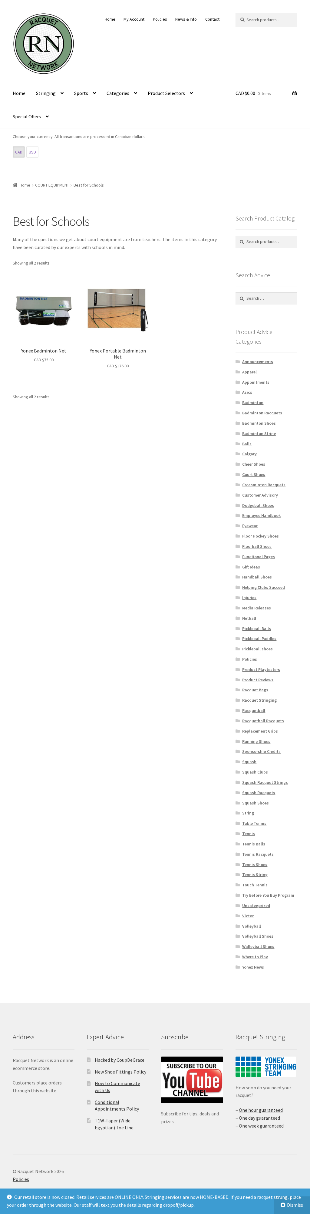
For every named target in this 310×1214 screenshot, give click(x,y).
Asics (247, 392)
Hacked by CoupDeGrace (119, 1060)
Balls (247, 444)
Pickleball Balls (256, 628)
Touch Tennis (255, 885)
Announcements (257, 361)
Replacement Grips (260, 731)
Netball (249, 618)
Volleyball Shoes (257, 936)
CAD (18, 152)
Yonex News (253, 967)
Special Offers (27, 116)
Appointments (255, 382)
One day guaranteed (259, 1118)
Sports (81, 93)
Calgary (249, 454)
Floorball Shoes (257, 546)
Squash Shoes (255, 803)
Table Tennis (254, 823)
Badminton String (259, 433)
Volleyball (251, 926)
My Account (134, 19)
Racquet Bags (255, 690)
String (248, 813)
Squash (249, 761)
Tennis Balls (253, 844)
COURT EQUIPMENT (52, 185)
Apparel (249, 372)
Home (110, 19)
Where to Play (255, 956)
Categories (118, 93)
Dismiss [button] (295, 1205)
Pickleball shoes (257, 649)
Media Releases (256, 608)
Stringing (46, 93)
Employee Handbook (261, 515)
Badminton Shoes (259, 423)
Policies (160, 19)
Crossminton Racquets (263, 484)
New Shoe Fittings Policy (120, 1072)
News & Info (186, 19)
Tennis (248, 833)
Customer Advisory (260, 495)
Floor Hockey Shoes (260, 536)
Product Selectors (166, 93)
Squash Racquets (258, 792)
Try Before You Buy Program (268, 895)
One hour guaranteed (261, 1110)
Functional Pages (258, 556)
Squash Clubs (255, 772)
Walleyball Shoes (258, 946)
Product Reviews (257, 680)
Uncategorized (256, 905)
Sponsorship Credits (261, 751)
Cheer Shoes (253, 464)
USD (32, 152)
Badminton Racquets (262, 413)
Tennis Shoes (254, 864)
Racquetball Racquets (263, 720)
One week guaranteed (261, 1126)
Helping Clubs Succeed (263, 587)
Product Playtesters (261, 669)
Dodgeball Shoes (258, 505)
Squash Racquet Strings (265, 782)
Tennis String (255, 874)
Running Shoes (256, 741)
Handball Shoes (257, 577)
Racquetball (253, 710)
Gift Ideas (251, 567)
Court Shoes (253, 474)
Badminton (252, 402)
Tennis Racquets (258, 854)
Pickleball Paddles (259, 638)
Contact (212, 19)
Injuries (249, 597)
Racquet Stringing (259, 700)
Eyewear (250, 525)
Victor (248, 916)
